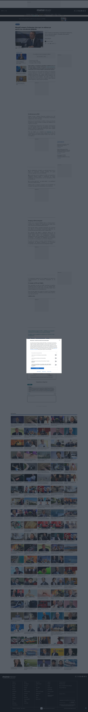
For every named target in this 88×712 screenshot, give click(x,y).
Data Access (44, 371)
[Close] (60, 340)
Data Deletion (39, 371)
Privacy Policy (49, 371)
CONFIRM (37, 368)
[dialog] (44, 356)
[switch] (55, 355)
